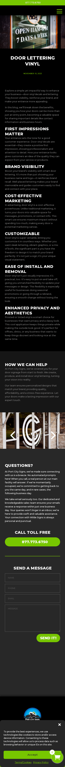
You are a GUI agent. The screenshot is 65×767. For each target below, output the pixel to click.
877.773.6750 (35, 542)
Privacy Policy (41, 762)
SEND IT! (48, 638)
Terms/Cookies (23, 762)
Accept (32, 754)
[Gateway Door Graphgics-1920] (32, 448)
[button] (59, 724)
